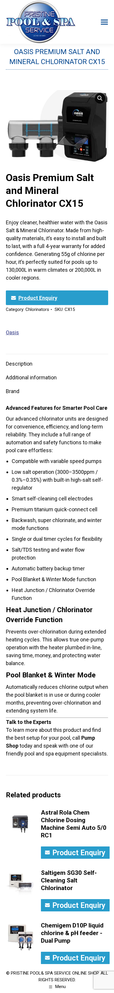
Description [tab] (19, 364)
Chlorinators (37, 309)
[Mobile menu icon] (104, 22)
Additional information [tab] (31, 377)
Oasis (12, 332)
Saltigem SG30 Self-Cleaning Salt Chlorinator (69, 880)
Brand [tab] (12, 391)
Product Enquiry (37, 298)
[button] (100, 98)
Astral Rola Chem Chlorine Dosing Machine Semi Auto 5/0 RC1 (73, 824)
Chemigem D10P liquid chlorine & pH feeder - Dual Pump (72, 933)
